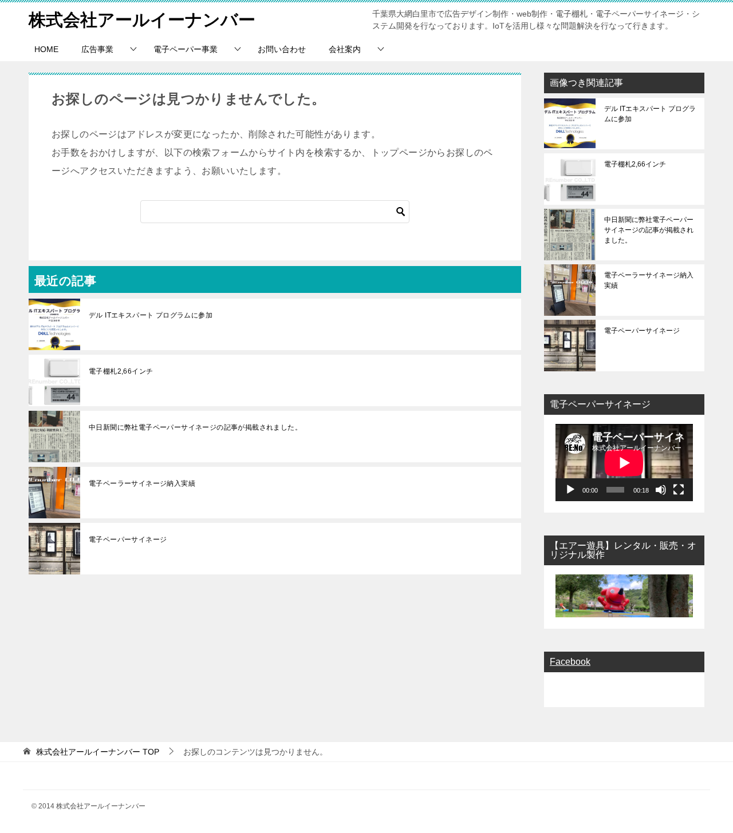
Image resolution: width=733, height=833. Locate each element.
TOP (97, 751)
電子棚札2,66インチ (121, 371)
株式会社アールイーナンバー (142, 19)
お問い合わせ (282, 49)
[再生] (570, 489)
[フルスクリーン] (678, 489)
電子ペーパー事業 (185, 49)
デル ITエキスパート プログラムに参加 (150, 315)
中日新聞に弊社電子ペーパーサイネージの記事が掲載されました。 (195, 427)
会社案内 (345, 49)
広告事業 (97, 49)
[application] (624, 462)
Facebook (570, 662)
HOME (46, 49)
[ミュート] (661, 489)
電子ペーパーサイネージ (128, 540)
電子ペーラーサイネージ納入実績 (142, 483)
